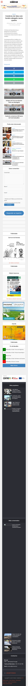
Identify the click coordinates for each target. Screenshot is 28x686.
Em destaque (18, 148)
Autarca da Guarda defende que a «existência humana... (16, 526)
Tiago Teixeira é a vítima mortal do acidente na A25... (16, 403)
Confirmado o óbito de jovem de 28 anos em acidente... (16, 397)
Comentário (7, 172)
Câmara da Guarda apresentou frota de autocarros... (16, 648)
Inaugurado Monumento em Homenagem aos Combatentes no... (18, 157)
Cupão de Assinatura (12, 682)
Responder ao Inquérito (14, 213)
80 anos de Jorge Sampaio (17, 150)
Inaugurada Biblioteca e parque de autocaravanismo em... (18, 144)
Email (5, 192)
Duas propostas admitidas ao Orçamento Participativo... (18, 164)
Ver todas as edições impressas (14, 298)
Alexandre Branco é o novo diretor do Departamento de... (17, 137)
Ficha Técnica (12, 680)
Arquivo (14, 14)
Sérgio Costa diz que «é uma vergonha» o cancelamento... (16, 635)
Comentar (19, 23)
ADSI (22, 678)
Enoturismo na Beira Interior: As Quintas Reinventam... (16, 642)
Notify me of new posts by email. (12, 202)
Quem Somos (5, 680)
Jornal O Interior (11, 673)
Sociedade (14, 149)
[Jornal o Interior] (14, 1)
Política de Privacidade (7, 683)
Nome (6, 186)
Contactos (5, 682)
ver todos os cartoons (14, 262)
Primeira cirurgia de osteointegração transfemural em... (16, 410)
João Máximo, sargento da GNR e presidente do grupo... (17, 391)
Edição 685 (7, 64)
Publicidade (18, 680)
